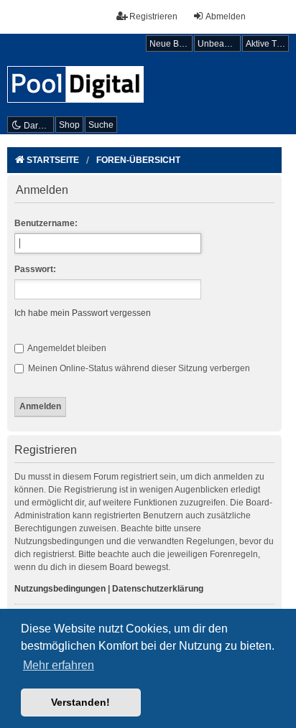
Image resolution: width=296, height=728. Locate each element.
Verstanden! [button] (80, 702)
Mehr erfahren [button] (58, 665)
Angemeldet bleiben (66, 348)
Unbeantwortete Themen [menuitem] (219, 44)
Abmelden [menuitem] (225, 16)
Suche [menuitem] (101, 125)
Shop (69, 125)
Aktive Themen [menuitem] (267, 44)
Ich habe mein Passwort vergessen (82, 313)
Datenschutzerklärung (157, 589)
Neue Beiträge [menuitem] (171, 44)
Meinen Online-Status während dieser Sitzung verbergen (138, 368)
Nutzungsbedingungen (60, 589)
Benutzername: (46, 223)
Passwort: (35, 269)
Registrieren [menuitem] (153, 16)
